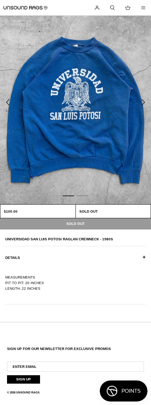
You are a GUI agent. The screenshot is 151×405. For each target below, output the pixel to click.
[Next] (143, 102)
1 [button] (68, 195)
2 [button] (83, 195)
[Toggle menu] (143, 7)
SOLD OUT (88, 211)
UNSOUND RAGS (27, 392)
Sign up (23, 379)
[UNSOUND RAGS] (25, 8)
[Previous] (7, 102)
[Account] (97, 7)
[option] (75, 110)
